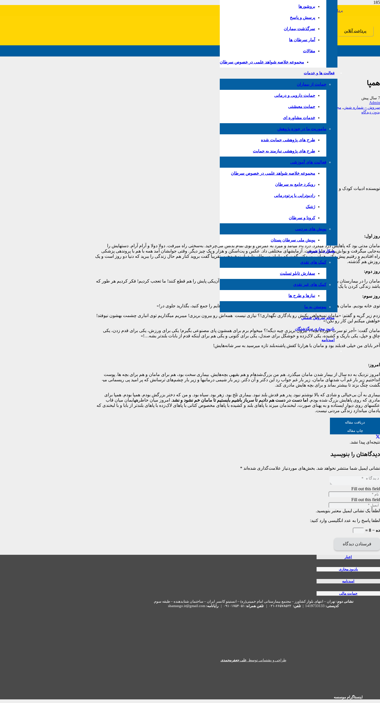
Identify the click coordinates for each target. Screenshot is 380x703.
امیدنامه (348, 581)
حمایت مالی (348, 593)
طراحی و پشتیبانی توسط (253, 660)
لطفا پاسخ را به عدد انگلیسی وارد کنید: (345, 520)
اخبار (348, 557)
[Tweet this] (378, 436)
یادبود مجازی (348, 569)
